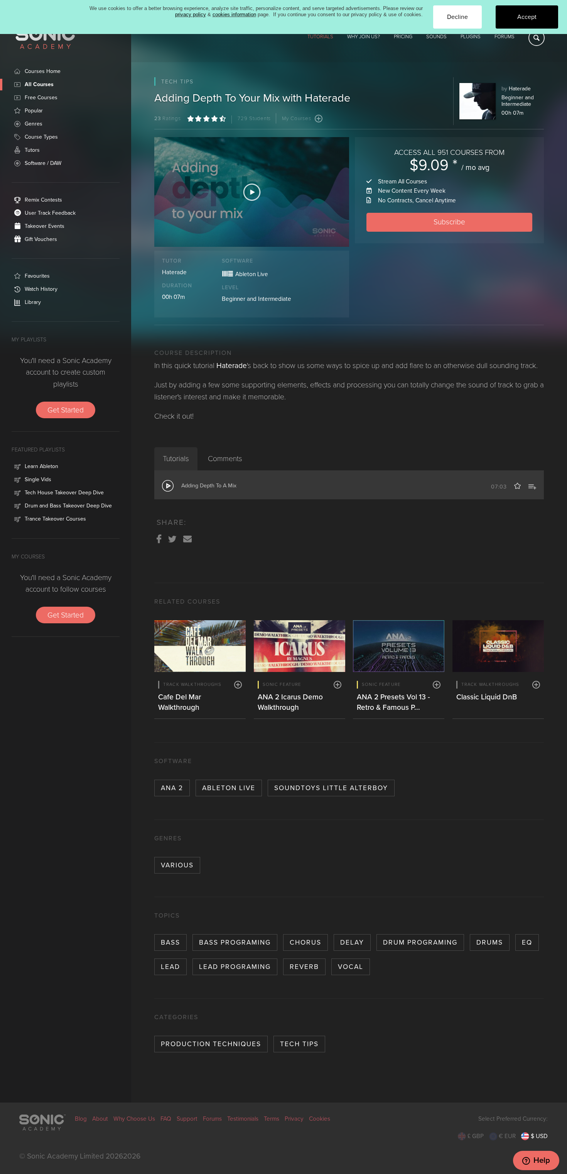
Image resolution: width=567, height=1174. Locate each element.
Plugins (471, 37)
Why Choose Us (134, 1118)
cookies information (234, 14)
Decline (457, 17)
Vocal (350, 967)
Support (187, 1118)
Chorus (305, 942)
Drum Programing (420, 942)
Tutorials (320, 37)
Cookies (319, 1118)
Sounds (436, 37)
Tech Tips (299, 1044)
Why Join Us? (363, 37)
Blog (81, 1118)
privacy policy (190, 14)
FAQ (165, 1118)
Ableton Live (228, 788)
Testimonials (242, 1118)
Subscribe (449, 221)
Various (177, 865)
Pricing (403, 37)
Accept (527, 17)
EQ (527, 942)
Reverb (304, 967)
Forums (504, 37)
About (100, 1118)
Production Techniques (211, 1044)
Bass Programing (235, 942)
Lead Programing (235, 967)
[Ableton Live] (227, 272)
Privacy (294, 1118)
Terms (271, 1118)
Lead (170, 967)
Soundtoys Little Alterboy (331, 788)
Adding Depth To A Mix (208, 485)
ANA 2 (172, 788)
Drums (489, 942)
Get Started (65, 409)
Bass (170, 942)
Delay (352, 942)
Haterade (520, 88)
